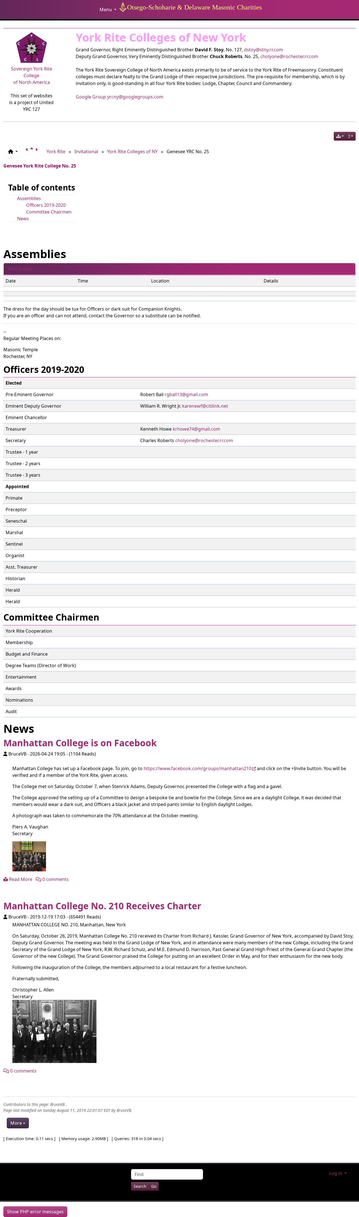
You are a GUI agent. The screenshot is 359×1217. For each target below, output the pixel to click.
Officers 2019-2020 (46, 205)
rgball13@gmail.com (186, 394)
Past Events (20, 269)
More (16, 1123)
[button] (12, 151)
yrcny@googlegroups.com (135, 97)
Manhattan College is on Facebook (80, 743)
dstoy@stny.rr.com (263, 50)
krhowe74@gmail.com (196, 429)
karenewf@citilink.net (205, 406)
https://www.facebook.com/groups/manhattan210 (197, 768)
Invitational (86, 151)
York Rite (56, 151)
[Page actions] (351, 136)
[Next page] (37, 151)
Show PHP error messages (35, 1212)
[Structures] (340, 136)
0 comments (55, 879)
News (23, 218)
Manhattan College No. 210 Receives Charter (102, 906)
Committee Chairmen (49, 212)
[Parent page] (32, 151)
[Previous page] (28, 151)
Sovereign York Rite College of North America (31, 75)
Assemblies (29, 198)
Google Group (91, 97)
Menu (106, 9)
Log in (336, 1173)
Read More (20, 879)
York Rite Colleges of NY (132, 151)
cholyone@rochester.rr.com (289, 56)
